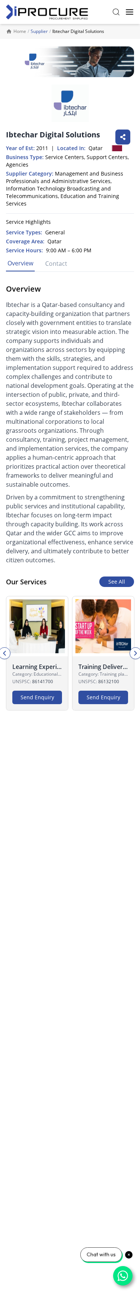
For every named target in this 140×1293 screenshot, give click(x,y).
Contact (56, 263)
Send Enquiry (37, 697)
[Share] (122, 137)
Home (19, 31)
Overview (20, 263)
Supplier (39, 31)
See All (116, 581)
